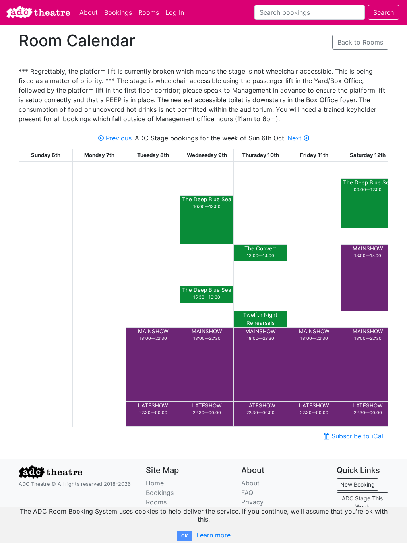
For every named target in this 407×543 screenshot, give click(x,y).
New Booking (357, 484)
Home (155, 483)
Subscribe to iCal (356, 436)
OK (184, 536)
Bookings (118, 12)
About (88, 12)
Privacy (252, 502)
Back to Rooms (360, 42)
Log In (174, 12)
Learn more (213, 535)
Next (295, 138)
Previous (118, 138)
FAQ (247, 492)
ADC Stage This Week (362, 502)
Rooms (148, 12)
